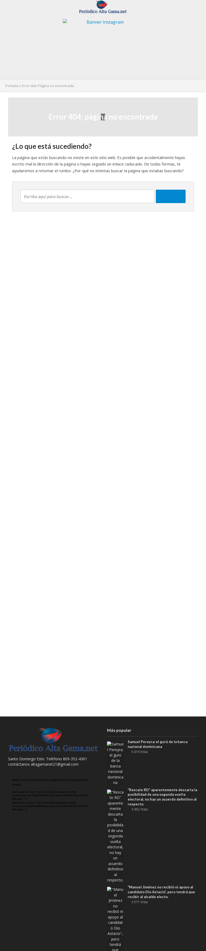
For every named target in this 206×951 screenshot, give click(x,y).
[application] (53, 803)
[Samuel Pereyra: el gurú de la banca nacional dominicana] (115, 763)
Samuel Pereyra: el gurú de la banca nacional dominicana (157, 744)
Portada (12, 85)
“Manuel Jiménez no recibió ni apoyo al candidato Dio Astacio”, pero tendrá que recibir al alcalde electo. (161, 892)
